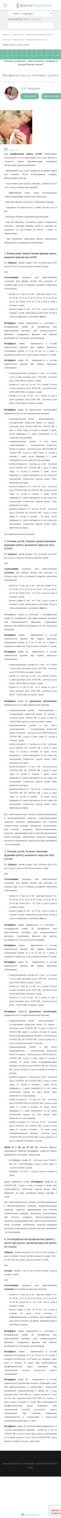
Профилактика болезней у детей (38, 34)
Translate (35, 19)
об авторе (30, 96)
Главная (6, 34)
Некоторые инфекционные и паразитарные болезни (24, 40)
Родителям (17, 34)
